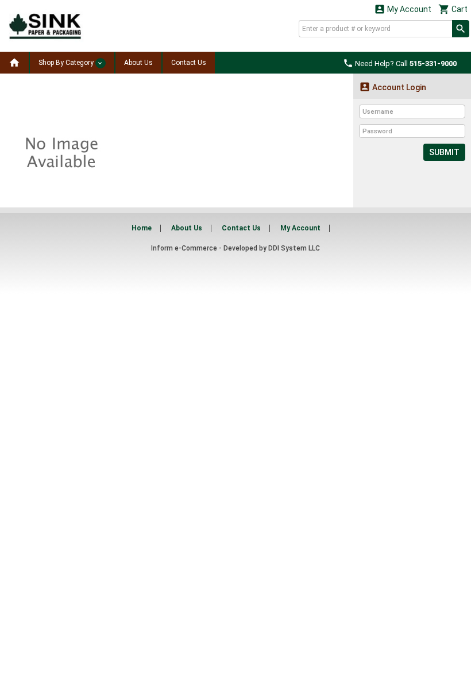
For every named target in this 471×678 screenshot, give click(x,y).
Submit (444, 152)
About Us (138, 63)
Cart (453, 8)
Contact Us (188, 63)
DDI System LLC (294, 248)
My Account (402, 8)
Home (142, 228)
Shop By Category (66, 63)
